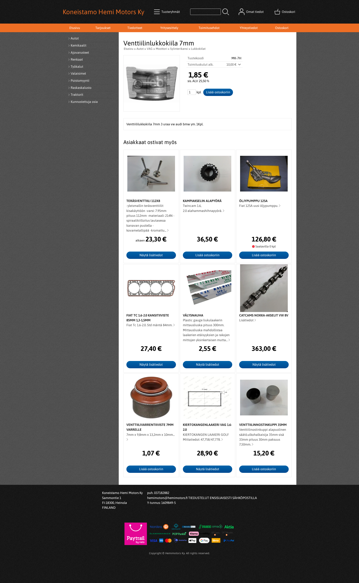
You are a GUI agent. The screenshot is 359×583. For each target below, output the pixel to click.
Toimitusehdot (209, 28)
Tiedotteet (134, 28)
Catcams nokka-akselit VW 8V (263, 315)
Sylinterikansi (179, 48)
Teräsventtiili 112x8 (143, 201)
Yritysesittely (169, 28)
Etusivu (74, 28)
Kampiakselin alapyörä (202, 201)
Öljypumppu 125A (253, 201)
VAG (150, 48)
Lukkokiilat (198, 48)
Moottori (161, 48)
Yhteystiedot (249, 28)
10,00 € (231, 64)
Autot (140, 48)
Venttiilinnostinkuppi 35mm (263, 425)
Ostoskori (282, 28)
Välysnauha (193, 315)
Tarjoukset (103, 28)
